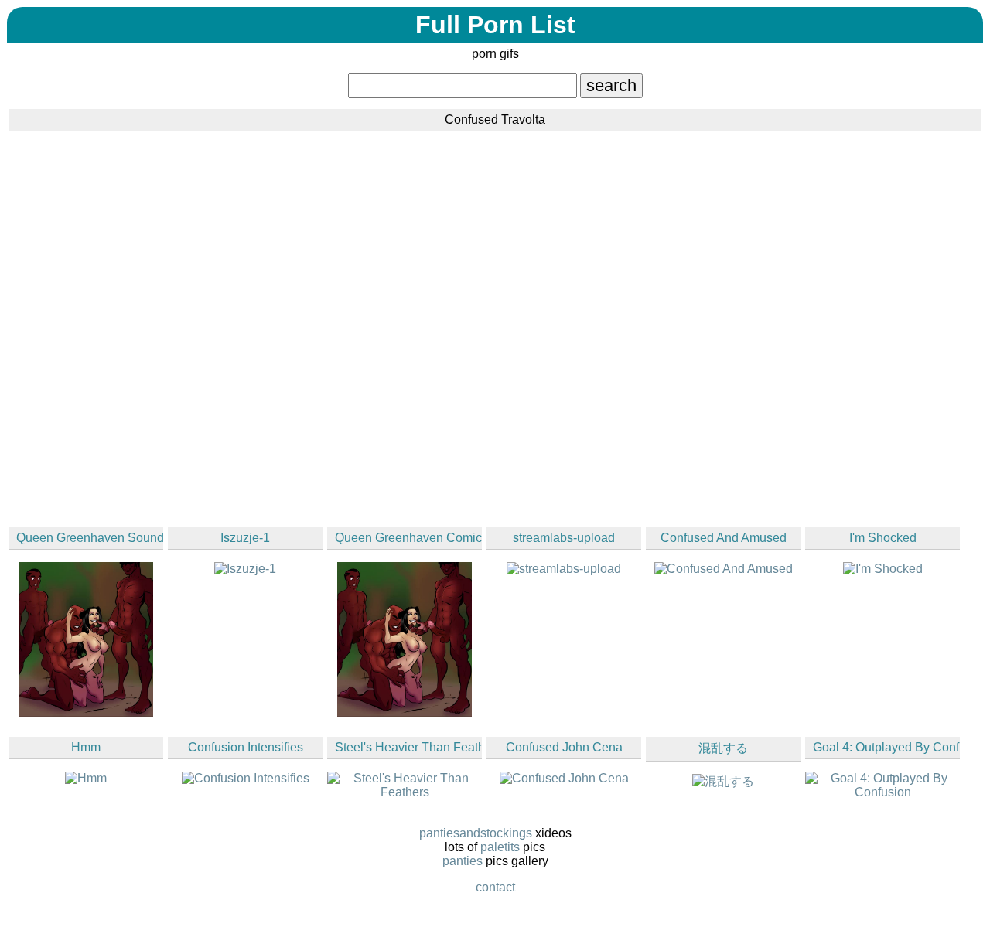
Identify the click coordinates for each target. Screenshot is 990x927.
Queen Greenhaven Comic (408, 537)
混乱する (723, 748)
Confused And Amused (724, 537)
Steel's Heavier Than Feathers (408, 747)
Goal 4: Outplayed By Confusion (886, 747)
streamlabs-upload (564, 537)
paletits (500, 847)
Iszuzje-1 (245, 537)
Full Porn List (495, 25)
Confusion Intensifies (245, 747)
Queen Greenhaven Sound (89, 537)
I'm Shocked (883, 537)
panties (462, 860)
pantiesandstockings (475, 833)
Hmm (86, 747)
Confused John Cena (564, 747)
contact (495, 887)
